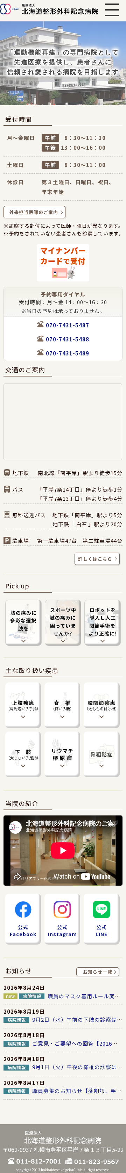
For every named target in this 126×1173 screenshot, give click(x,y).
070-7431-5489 (67, 353)
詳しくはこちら (94, 558)
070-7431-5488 (67, 339)
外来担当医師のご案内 (33, 212)
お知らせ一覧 (97, 971)
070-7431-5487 (67, 325)
